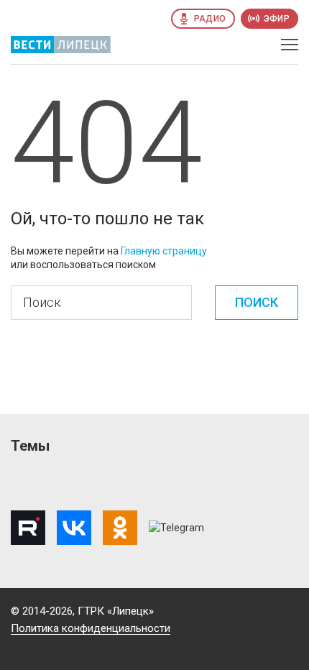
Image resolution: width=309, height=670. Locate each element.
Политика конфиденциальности (90, 628)
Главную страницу (164, 251)
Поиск (256, 302)
